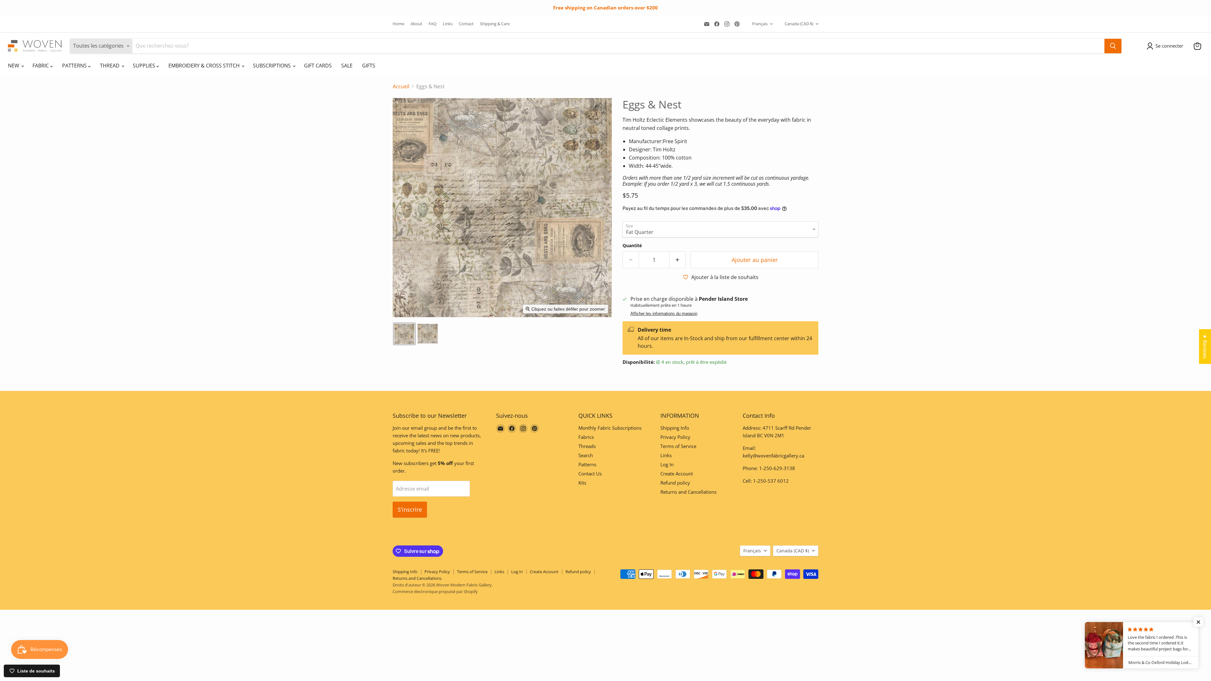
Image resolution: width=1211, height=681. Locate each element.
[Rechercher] (1112, 46)
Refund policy (675, 483)
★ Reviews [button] (1205, 346)
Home (398, 23)
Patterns (587, 464)
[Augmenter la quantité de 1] (678, 260)
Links (448, 23)
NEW (14, 65)
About (416, 23)
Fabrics (586, 437)
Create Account (676, 473)
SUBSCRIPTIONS (272, 65)
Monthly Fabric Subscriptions (609, 428)
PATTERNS (75, 65)
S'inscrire (410, 509)
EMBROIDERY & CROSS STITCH (204, 65)
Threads (587, 446)
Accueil (401, 86)
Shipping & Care (495, 23)
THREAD (110, 65)
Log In (667, 464)
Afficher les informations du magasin (663, 313)
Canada (799, 23)
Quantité (632, 245)
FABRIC (41, 65)
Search (585, 455)
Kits (582, 483)
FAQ (432, 23)
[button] (1166, 46)
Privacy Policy (675, 437)
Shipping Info (674, 428)
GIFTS (368, 65)
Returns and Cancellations (688, 492)
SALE (347, 65)
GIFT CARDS (318, 65)
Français (760, 23)
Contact (466, 23)
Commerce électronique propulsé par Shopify (435, 591)
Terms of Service (678, 446)
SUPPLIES (144, 65)
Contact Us (590, 473)
